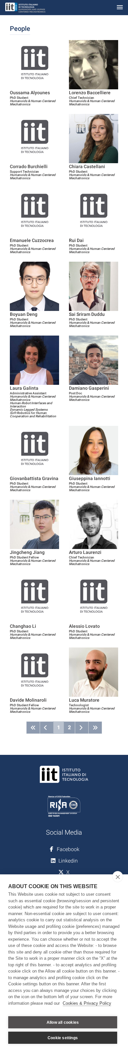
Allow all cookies (63, 1022)
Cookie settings (63, 1038)
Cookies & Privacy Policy (87, 1003)
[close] (117, 876)
